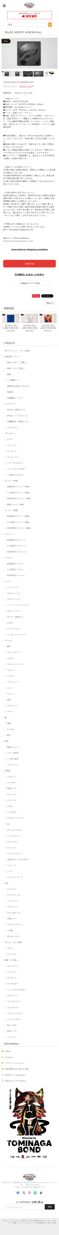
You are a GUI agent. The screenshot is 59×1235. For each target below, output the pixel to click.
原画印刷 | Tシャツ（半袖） (19, 486)
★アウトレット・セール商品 (17, 350)
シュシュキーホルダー (16, 469)
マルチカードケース (15, 818)
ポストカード (12, 966)
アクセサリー (10, 433)
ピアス (10, 439)
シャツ (10, 688)
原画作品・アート (12, 356)
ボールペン (12, 889)
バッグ (7, 581)
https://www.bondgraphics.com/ (18, 241)
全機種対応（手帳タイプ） (18, 421)
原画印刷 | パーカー (15, 563)
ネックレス (12, 451)
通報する (49, 303)
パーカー (8, 557)
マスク (10, 711)
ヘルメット (12, 865)
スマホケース (10, 404)
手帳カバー (12, 918)
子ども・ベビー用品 (13, 942)
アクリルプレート (14, 1001)
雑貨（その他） (11, 960)
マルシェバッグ (13, 593)
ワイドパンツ (12, 682)
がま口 (10, 622)
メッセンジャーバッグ (16, 634)
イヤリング (12, 445)
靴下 (9, 735)
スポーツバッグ (13, 599)
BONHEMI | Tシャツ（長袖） (19, 528)
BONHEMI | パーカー (16, 575)
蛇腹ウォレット (13, 747)
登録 (50, 1207)
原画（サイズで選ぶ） (16, 368)
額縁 (9, 374)
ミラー (10, 871)
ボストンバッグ (13, 611)
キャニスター (12, 841)
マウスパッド (12, 907)
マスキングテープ (14, 924)
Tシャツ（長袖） (12, 510)
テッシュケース (13, 836)
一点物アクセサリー (15, 475)
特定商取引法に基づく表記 (17, 1069)
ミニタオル (12, 812)
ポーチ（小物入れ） (15, 617)
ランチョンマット (14, 853)
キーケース (12, 794)
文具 (6, 883)
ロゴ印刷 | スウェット (16, 546)
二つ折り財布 (12, 759)
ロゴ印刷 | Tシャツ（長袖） (19, 522)
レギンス (11, 676)
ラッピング (12, 1037)
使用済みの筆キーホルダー (18, 386)
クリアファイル (13, 895)
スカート (11, 694)
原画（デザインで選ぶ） (17, 362)
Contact (9, 1057)
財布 (6, 741)
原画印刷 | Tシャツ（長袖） (19, 516)
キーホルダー (12, 983)
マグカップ (12, 776)
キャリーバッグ (13, 628)
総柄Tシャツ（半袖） (16, 504)
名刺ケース (12, 788)
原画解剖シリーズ (14, 398)
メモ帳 (10, 930)
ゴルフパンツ (12, 705)
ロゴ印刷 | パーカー (15, 569)
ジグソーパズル (13, 1019)
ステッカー (12, 972)
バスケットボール (14, 1013)
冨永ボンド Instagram (15, 1075)
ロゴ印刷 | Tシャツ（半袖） (19, 492)
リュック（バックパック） (18, 605)
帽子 (9, 646)
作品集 (10, 392)
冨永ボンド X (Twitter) (15, 1081)
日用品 (7, 770)
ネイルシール (12, 457)
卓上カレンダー (13, 936)
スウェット (9, 534)
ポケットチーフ (13, 652)
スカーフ (11, 670)
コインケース (12, 765)
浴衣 (9, 700)
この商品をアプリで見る (29, 283)
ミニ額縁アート (13, 380)
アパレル (8, 640)
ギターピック (12, 995)
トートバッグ (12, 587)
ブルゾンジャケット (15, 664)
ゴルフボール (12, 1007)
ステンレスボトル (14, 830)
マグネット (12, 978)
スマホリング (12, 427)
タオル (10, 806)
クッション (12, 847)
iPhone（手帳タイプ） (16, 409)
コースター (12, 782)
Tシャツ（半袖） (12, 481)
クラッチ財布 (12, 753)
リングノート (12, 901)
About (8, 1051)
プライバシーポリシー (15, 1063)
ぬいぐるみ (12, 1025)
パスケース (12, 800)
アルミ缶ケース (13, 913)
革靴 (9, 723)
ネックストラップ (14, 877)
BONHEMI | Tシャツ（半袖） (19, 498)
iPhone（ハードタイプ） (17, 415)
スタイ (10, 948)
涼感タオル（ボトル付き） (18, 859)
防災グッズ (12, 1031)
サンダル (11, 729)
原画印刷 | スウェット (16, 540)
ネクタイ (11, 658)
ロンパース (12, 954)
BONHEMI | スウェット (17, 552)
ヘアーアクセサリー (15, 463)
